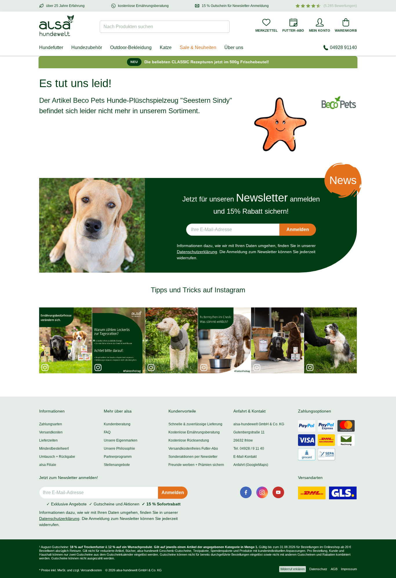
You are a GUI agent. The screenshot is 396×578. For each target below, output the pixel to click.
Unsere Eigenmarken (120, 440)
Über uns (233, 47)
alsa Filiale (47, 465)
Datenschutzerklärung (197, 251)
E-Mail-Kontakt (245, 457)
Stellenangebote (117, 465)
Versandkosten (51, 432)
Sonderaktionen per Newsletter (192, 457)
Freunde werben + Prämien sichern (196, 465)
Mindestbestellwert (54, 448)
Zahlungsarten (50, 424)
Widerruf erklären (292, 569)
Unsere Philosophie (119, 448)
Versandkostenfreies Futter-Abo (193, 448)
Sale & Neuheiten (198, 47)
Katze (166, 47)
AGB (334, 569)
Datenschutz (318, 569)
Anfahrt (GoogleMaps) (250, 465)
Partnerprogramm (118, 457)
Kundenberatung (117, 424)
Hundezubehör (86, 47)
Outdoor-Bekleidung (131, 47)
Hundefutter (51, 47)
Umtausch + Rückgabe (57, 457)
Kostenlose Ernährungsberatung (194, 432)
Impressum (349, 569)
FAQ (107, 432)
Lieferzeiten (48, 440)
